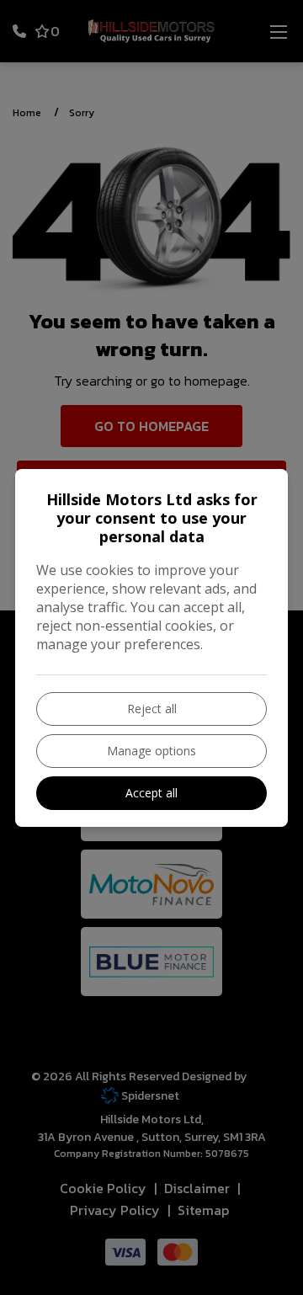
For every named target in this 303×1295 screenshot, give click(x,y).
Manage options (151, 751)
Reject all (152, 709)
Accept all (151, 793)
